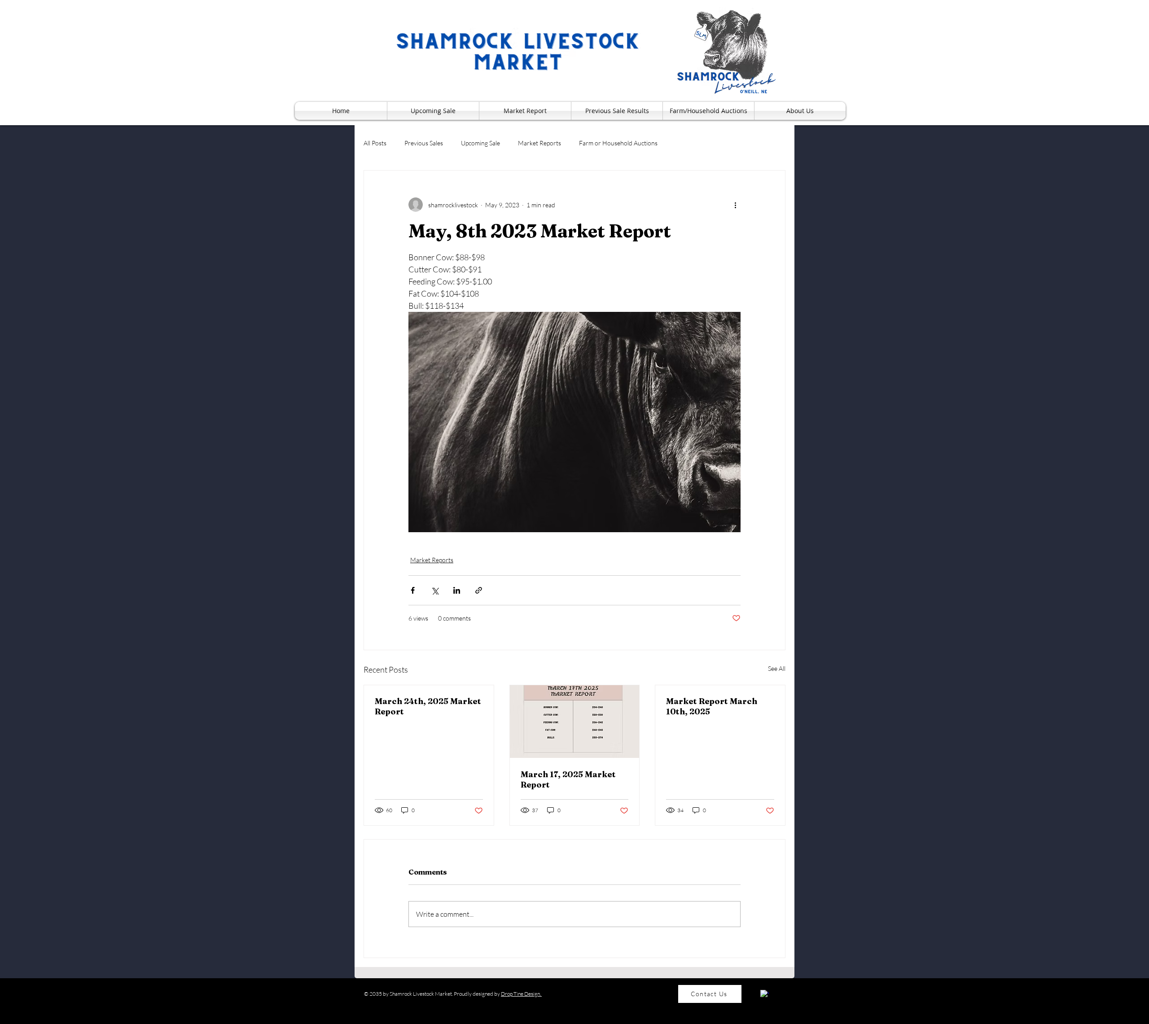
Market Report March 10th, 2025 (711, 706)
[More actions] (735, 204)
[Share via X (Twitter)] (434, 590)
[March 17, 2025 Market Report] (575, 721)
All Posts (375, 143)
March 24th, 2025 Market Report (428, 706)
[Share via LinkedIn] (456, 590)
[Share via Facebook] (412, 590)
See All (776, 668)
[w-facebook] (764, 994)
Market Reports (539, 143)
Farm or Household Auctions (618, 143)
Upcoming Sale (480, 143)
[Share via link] (478, 590)
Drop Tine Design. (521, 993)
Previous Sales (423, 143)
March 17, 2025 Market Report (568, 779)
